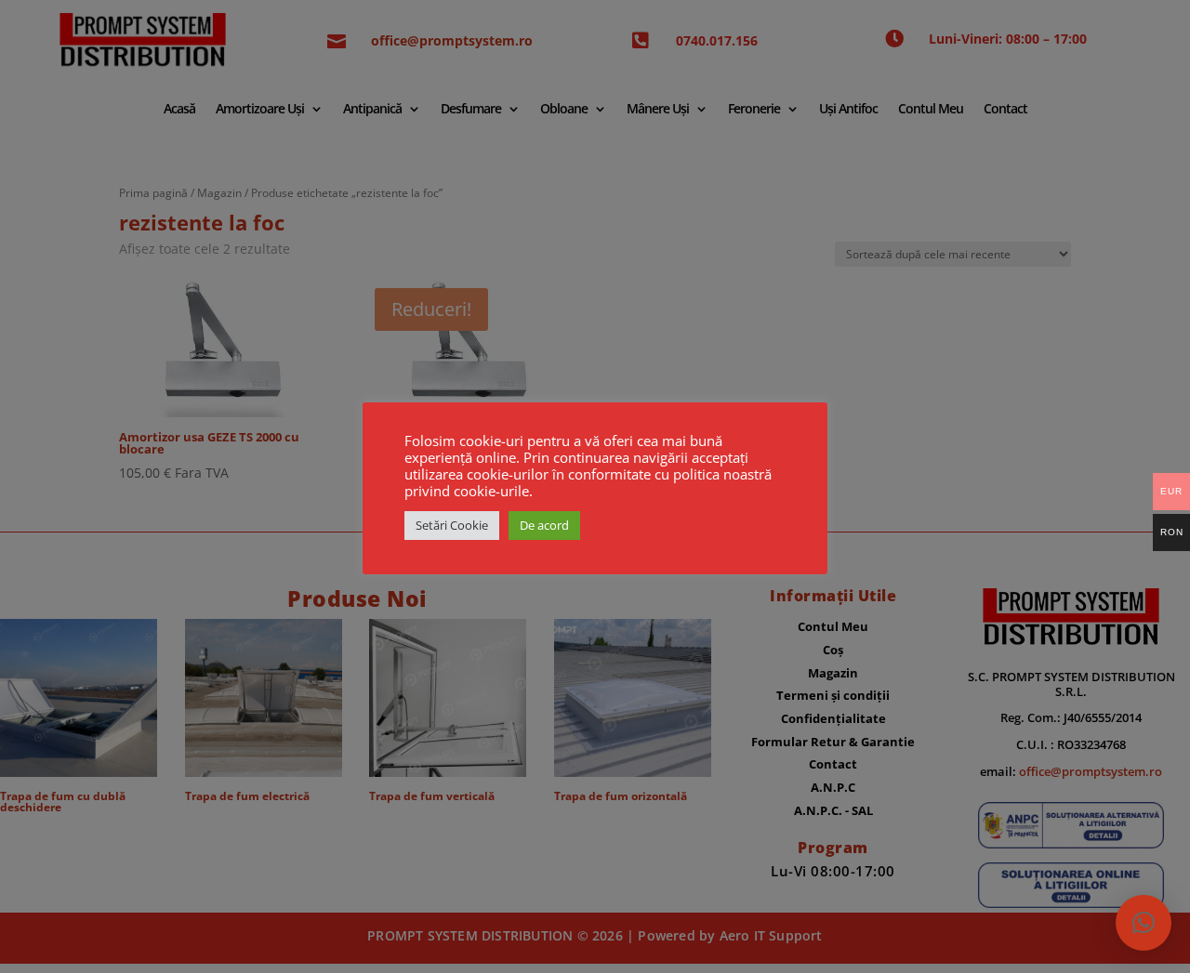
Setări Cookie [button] (452, 525)
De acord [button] (544, 525)
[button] (1143, 923)
